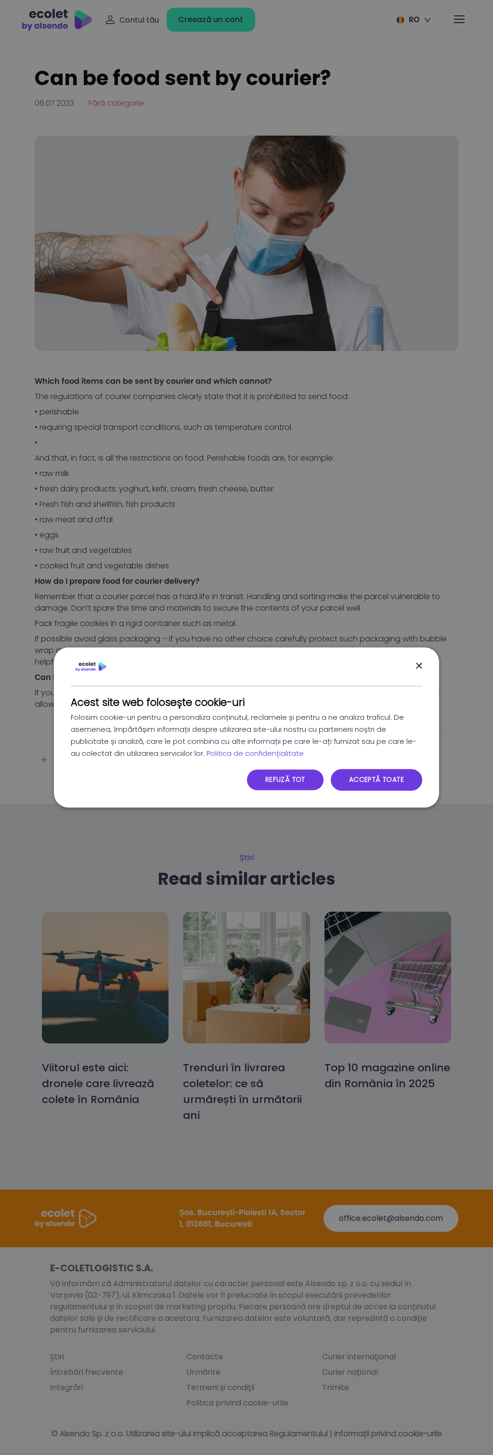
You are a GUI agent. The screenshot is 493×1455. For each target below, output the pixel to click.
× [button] (418, 666)
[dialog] (246, 727)
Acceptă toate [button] (376, 780)
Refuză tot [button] (285, 780)
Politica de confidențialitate (255, 753)
